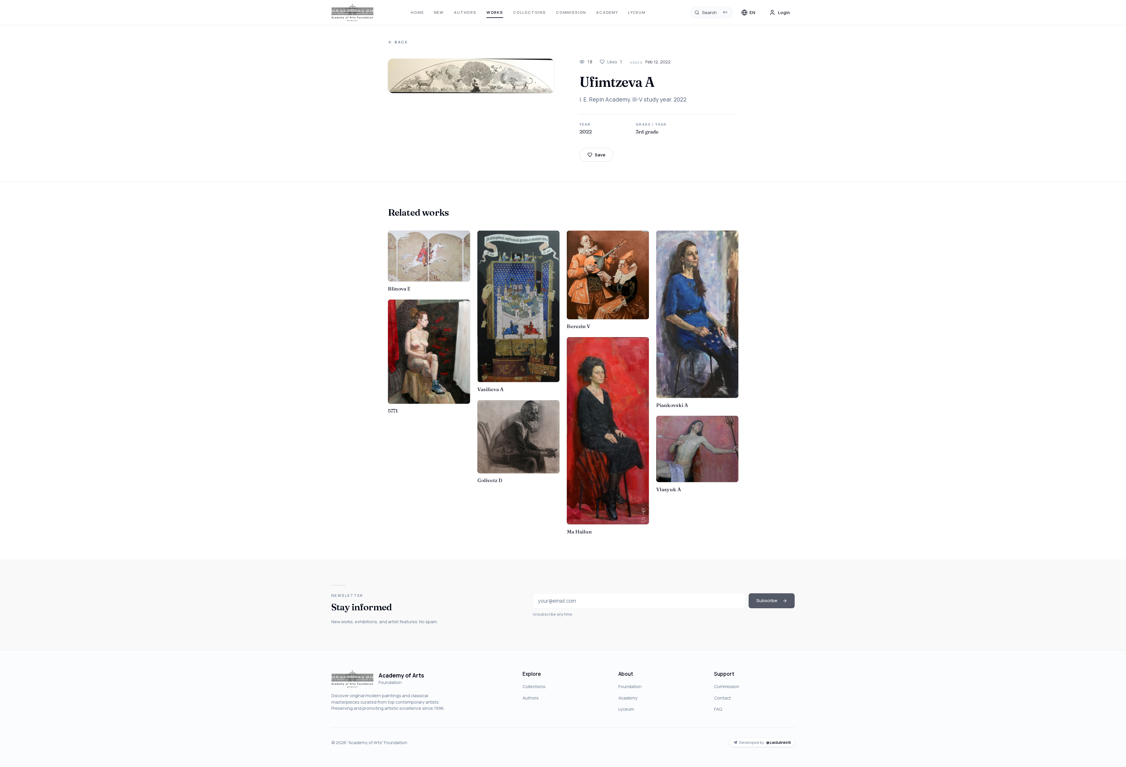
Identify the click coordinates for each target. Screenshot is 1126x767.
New (439, 12)
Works (494, 12)
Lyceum (637, 12)
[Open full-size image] (471, 76)
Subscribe (766, 600)
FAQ (718, 709)
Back (401, 42)
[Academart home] (352, 12)
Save (600, 155)
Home (417, 12)
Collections (529, 12)
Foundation (630, 686)
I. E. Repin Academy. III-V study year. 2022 (632, 99)
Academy (607, 12)
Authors (465, 12)
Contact (722, 698)
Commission (571, 12)
